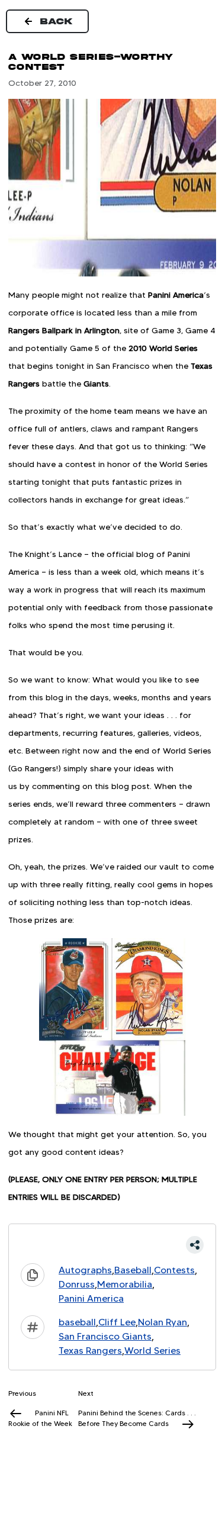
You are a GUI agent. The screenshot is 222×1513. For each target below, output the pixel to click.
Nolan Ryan (162, 1322)
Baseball (133, 1270)
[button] (112, 1245)
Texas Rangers (90, 1350)
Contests (174, 1270)
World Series (152, 1350)
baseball (77, 1322)
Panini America (91, 1298)
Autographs (85, 1270)
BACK (56, 21)
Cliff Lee (117, 1322)
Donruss (77, 1284)
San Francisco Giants (105, 1336)
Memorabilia (124, 1284)
